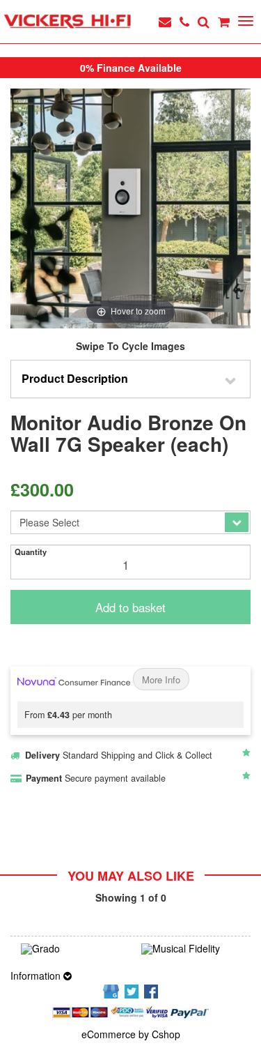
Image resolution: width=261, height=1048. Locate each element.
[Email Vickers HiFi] (165, 22)
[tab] (130, 378)
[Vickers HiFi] (67, 21)
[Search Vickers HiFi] (203, 22)
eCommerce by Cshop (130, 1034)
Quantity (31, 551)
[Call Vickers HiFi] (184, 22)
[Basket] (224, 22)
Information (36, 975)
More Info (161, 679)
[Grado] (70, 949)
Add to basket (130, 607)
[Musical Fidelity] (191, 949)
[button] (130, 379)
